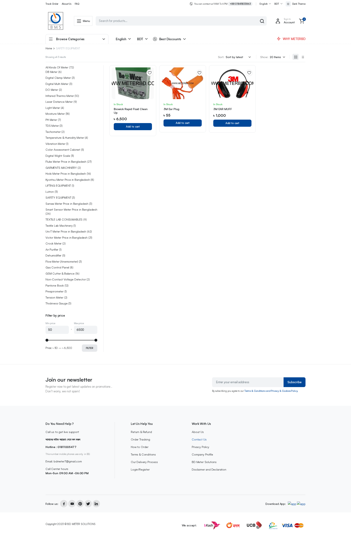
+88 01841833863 (240, 3)
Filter (89, 348)
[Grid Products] (295, 57)
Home (49, 48)
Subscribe (294, 382)
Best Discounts (170, 39)
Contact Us (199, 439)
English (264, 3)
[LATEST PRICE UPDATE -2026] (56, 21)
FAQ (77, 3)
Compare (151, 87)
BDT (276, 3)
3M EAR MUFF (222, 109)
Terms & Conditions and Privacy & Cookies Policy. (271, 390)
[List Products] (302, 57)
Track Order (52, 3)
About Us (66, 3)
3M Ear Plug (171, 109)
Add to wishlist (149, 72)
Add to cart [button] (133, 126)
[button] (302, 21)
